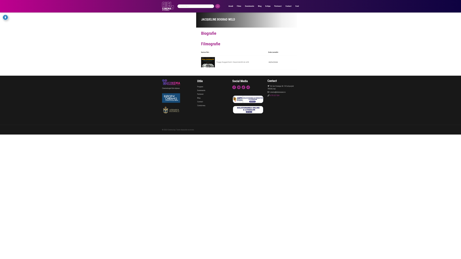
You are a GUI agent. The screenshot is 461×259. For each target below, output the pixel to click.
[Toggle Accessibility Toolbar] (5, 17)
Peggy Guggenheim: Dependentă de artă (232, 62)
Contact (288, 6)
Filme (239, 6)
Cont (297, 6)
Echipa (267, 6)
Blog (259, 6)
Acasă (230, 6)
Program (200, 87)
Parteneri (278, 6)
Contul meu (201, 105)
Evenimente (249, 6)
